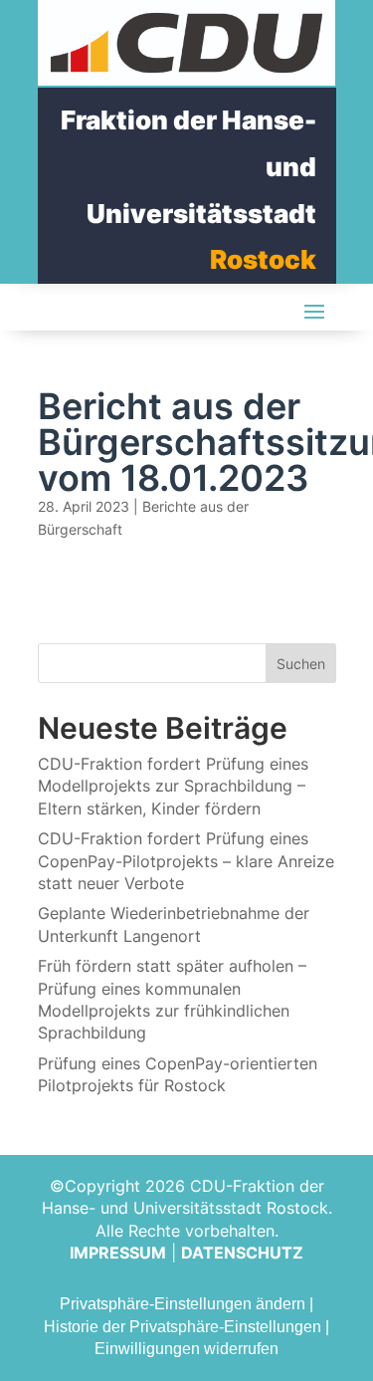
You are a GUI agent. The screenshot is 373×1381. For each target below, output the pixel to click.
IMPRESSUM (118, 1253)
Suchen (301, 663)
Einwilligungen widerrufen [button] (186, 1348)
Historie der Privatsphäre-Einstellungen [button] (182, 1326)
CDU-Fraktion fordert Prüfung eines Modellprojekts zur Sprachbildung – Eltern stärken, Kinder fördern (173, 786)
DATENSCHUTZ (242, 1253)
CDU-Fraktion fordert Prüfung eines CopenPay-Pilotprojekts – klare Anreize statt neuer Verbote (186, 860)
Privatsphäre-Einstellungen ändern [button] (182, 1303)
